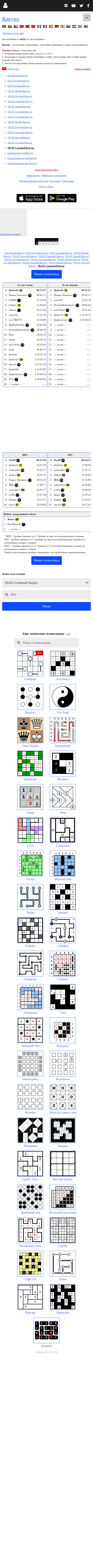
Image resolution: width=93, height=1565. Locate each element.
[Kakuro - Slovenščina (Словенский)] (68, 27)
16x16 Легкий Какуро (19, 106)
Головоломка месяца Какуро (22, 163)
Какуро (10, 19)
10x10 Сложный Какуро (20, 101)
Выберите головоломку (54, 175)
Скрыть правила (82, 69)
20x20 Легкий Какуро (19, 122)
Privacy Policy (46, 186)
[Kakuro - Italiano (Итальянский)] (39, 27)
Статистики (68, 181)
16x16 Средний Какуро (20, 111)
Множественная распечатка (33, 181)
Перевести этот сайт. (13, 33)
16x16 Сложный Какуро (20, 117)
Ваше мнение (33, 175)
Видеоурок (13, 69)
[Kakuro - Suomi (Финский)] (86, 27)
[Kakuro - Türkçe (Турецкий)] (22, 27)
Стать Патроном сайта (46, 169)
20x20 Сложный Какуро (20, 132)
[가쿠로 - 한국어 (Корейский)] (80, 27)
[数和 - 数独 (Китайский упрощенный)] (33, 27)
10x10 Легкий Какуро (19, 91)
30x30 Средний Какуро (20, 142)
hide (68, 634)
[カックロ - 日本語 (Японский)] (63, 27)
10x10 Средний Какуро (20, 96)
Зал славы (55, 181)
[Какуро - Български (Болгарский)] (10, 27)
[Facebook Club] (89, 6)
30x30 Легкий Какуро (19, 137)
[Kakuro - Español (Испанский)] (51, 27)
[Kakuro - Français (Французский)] (45, 27)
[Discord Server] (66, 6)
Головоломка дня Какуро (20, 153)
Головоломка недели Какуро (22, 158)
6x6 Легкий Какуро (18, 75)
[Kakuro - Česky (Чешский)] (16, 27)
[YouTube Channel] (74, 6)
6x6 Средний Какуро (18, 80)
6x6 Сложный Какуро (19, 86)
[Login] (5, 6)
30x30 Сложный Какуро (21, 147)
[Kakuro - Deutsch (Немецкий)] (57, 27)
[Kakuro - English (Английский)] (4, 27)
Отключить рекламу (10, 234)
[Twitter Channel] (81, 6)
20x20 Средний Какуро (20, 127)
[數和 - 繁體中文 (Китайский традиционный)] (28, 27)
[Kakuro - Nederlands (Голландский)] (74, 27)
